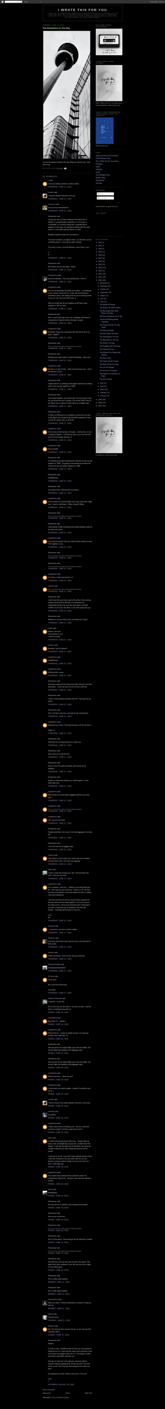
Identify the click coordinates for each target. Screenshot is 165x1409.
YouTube (99, 183)
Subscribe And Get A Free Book (107, 156)
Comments (103, 198)
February (103, 392)
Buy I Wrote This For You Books (107, 161)
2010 (100, 280)
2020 (100, 249)
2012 (100, 274)
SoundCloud (100, 180)
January (103, 396)
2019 (100, 252)
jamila (50, 1189)
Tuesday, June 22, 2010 (59, 1320)
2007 (100, 406)
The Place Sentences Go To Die (111, 316)
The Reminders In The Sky (56, 28)
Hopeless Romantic (55, 998)
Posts (101, 194)
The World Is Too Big (107, 343)
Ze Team (51, 976)
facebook (99, 169)
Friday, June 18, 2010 (58, 1012)
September (104, 292)
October (103, 289)
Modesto (51, 1326)
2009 (100, 399)
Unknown (51, 926)
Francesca (51, 204)
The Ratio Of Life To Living (109, 364)
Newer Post (47, 1393)
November (104, 286)
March (102, 389)
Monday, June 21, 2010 (58, 1282)
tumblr (98, 172)
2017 (100, 258)
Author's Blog (100, 178)
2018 (100, 255)
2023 (100, 242)
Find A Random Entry (103, 158)
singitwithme (52, 287)
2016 (100, 261)
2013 (100, 271)
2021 (100, 246)
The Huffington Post (103, 175)
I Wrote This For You (82, 10)
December (104, 283)
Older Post (88, 1393)
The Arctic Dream (106, 379)
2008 (100, 403)
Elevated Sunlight (54, 964)
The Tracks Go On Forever (109, 361)
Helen (50, 869)
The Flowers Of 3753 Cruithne (110, 308)
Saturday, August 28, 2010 (61, 1384)
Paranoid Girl (52, 275)
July (102, 299)
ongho (50, 628)
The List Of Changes (107, 367)
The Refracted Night (107, 330)
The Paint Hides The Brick (109, 333)
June (102, 302)
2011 (100, 277)
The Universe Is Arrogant (108, 370)
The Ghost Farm (105, 358)
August (103, 295)
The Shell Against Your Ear (109, 337)
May (102, 383)
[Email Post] (65, 168)
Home (68, 1393)
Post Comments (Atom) (60, 1397)
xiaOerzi (51, 586)
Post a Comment (48, 1390)
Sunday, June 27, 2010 (58, 1335)
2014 (100, 268)
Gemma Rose (53, 1299)
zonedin (51, 192)
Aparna (50, 1314)
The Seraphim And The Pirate (110, 346)
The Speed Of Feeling (107, 304)
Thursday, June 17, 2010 (60, 187)
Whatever (51, 938)
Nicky (50, 1138)
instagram (99, 164)
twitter (98, 167)
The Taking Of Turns (107, 349)
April (102, 386)
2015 (100, 264)
